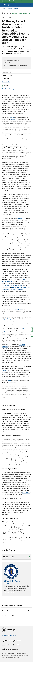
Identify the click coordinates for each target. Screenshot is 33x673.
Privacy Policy (6, 645)
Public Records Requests (10, 649)
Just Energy (7, 319)
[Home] (2, 8)
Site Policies (16, 645)
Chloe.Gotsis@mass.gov (9, 89)
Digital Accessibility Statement (11, 641)
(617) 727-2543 (6, 81)
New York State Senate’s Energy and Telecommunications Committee (16, 288)
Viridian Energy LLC (16, 309)
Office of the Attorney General (12, 8)
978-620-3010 (26, 492)
